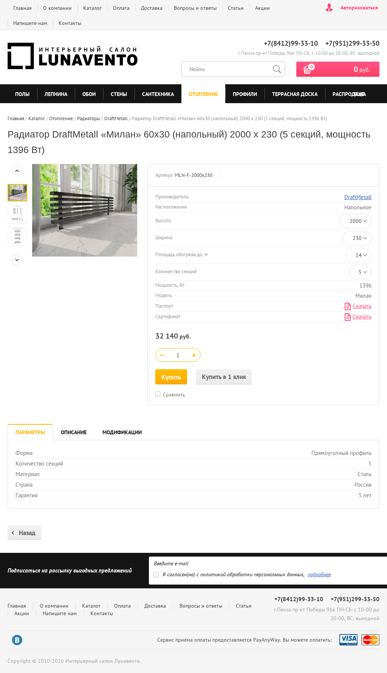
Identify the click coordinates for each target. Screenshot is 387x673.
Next (17, 260)
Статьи (236, 8)
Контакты (70, 23)
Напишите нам (30, 23)
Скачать (362, 305)
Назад (27, 533)
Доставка (152, 8)
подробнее (319, 574)
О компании (57, 8)
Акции (262, 8)
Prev (17, 170)
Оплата (121, 8)
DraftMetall (358, 197)
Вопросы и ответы (195, 8)
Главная (22, 8)
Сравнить (174, 394)
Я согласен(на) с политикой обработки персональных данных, (247, 574)
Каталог (92, 8)
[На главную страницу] (74, 57)
